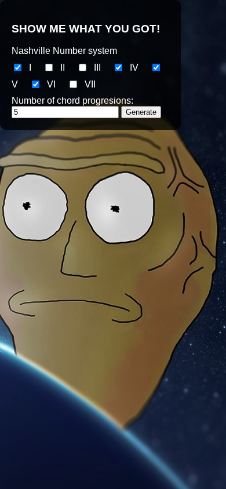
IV (134, 67)
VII (90, 84)
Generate (141, 112)
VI (51, 84)
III (97, 67)
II (62, 67)
